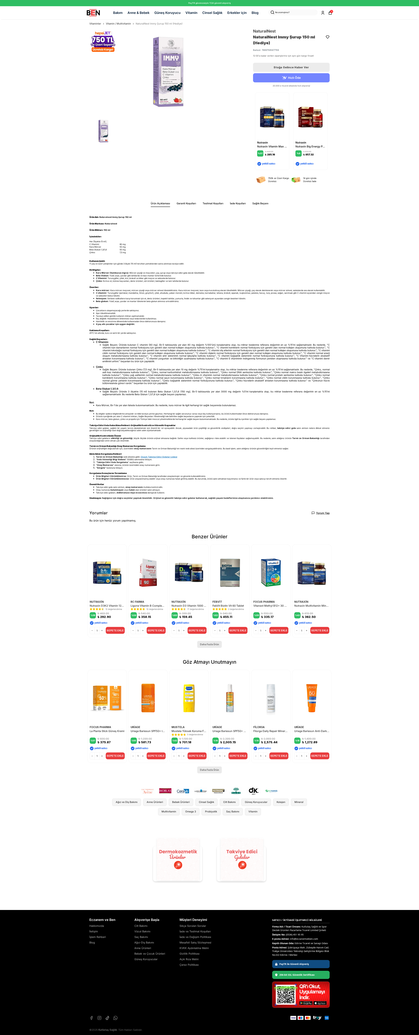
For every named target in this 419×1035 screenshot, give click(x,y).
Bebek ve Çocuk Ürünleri (149, 953)
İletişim (93, 931)
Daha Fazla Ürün (209, 644)
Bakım (118, 13)
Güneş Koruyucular (256, 802)
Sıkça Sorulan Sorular (193, 925)
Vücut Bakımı (142, 931)
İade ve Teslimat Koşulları (195, 931)
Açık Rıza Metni (189, 959)
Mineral (298, 802)
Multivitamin (169, 811)
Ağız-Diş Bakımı (144, 942)
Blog (255, 13)
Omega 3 (190, 811)
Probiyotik (211, 811)
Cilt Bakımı (229, 802)
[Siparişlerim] (323, 13)
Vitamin (191, 13)
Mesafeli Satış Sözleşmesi (195, 942)
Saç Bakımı (232, 811)
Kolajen (281, 802)
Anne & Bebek (138, 13)
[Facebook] (91, 1018)
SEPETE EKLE (115, 630)
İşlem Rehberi (97, 937)
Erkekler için (237, 13)
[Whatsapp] (115, 1018)
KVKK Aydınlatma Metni (194, 948)
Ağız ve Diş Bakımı (126, 802)
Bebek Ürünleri (181, 802)
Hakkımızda (96, 925)
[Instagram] (99, 1018)
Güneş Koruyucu (167, 13)
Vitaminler (95, 23)
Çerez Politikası (189, 964)
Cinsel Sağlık (212, 13)
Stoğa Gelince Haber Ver (291, 67)
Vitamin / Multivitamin (118, 23)
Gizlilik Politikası (190, 953)
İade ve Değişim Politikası (195, 937)
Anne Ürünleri (155, 802)
